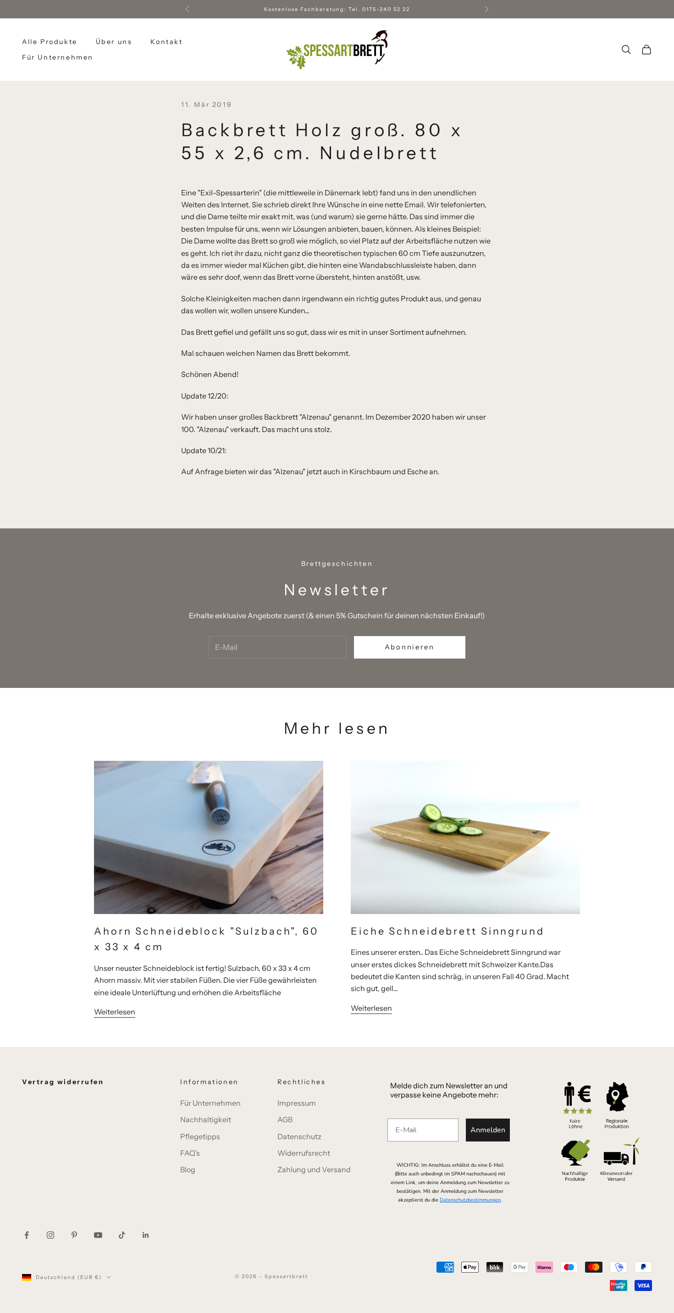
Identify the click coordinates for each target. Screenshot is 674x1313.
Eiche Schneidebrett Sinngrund (448, 931)
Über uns (114, 42)
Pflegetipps (200, 1136)
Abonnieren (410, 647)
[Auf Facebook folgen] (26, 1235)
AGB (285, 1119)
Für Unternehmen (58, 57)
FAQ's (190, 1153)
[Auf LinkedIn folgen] (145, 1235)
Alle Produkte (49, 42)
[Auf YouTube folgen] (98, 1235)
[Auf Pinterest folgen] (74, 1235)
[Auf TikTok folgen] (122, 1235)
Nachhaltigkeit (205, 1119)
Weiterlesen (114, 1011)
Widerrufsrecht (303, 1153)
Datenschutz (299, 1136)
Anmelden (487, 1130)
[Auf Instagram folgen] (50, 1235)
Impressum (296, 1103)
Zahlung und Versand (314, 1169)
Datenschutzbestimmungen (470, 1200)
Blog (187, 1169)
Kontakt (166, 42)
